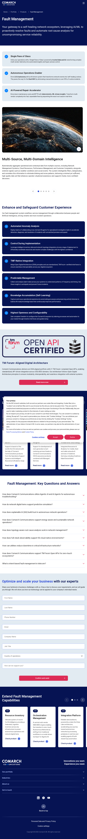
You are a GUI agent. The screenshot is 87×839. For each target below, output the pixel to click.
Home (6, 12)
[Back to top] (43, 806)
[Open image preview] (42, 130)
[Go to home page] (9, 3)
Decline (72, 437)
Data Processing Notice (14, 432)
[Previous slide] (33, 191)
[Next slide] (54, 191)
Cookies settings (38, 437)
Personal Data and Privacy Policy (43, 821)
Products (23, 12)
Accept (55, 437)
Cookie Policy (29, 432)
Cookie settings (43, 826)
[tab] (38, 191)
